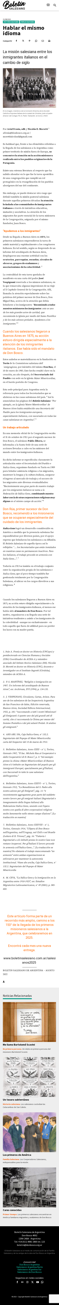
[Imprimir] (49, 41)
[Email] (43, 41)
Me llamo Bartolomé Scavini (19, 1044)
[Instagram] (27, 1282)
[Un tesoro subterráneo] (29, 1077)
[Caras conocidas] (29, 1187)
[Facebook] (16, 41)
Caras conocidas (12, 1210)
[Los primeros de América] (29, 1132)
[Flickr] (22, 1282)
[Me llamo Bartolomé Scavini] (29, 1022)
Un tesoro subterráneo (16, 1099)
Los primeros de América (17, 1154)
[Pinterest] (29, 41)
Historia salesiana (11, 22)
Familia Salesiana (27, 22)
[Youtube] (37, 1282)
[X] (23, 41)
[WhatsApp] (36, 41)
